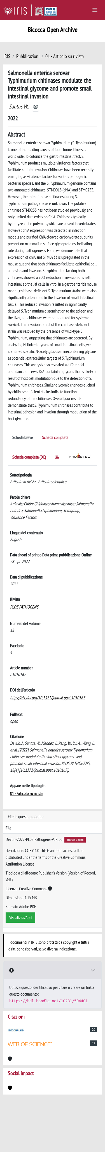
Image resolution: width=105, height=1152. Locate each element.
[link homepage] (17, 10)
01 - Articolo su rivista (64, 56)
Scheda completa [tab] (55, 437)
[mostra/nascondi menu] (95, 10)
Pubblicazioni (27, 56)
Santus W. (18, 106)
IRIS (6, 56)
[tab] (57, 458)
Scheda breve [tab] (22, 437)
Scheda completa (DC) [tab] (29, 457)
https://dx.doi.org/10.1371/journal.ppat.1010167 (47, 697)
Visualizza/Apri (20, 917)
